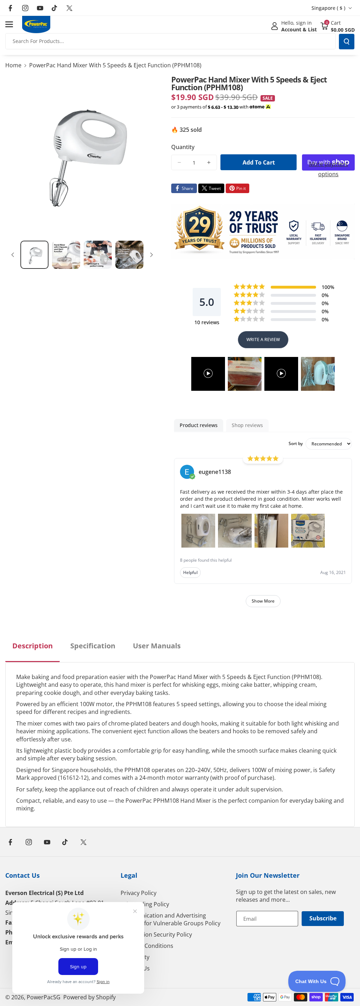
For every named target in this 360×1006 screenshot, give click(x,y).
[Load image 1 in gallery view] (34, 255)
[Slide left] (12, 254)
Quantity (182, 147)
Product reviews (199, 425)
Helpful (190, 572)
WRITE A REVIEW (263, 339)
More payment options (328, 169)
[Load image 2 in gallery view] (66, 255)
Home (13, 65)
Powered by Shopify (89, 997)
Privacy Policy (138, 893)
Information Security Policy (156, 934)
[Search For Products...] (346, 41)
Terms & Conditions (147, 946)
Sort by (296, 443)
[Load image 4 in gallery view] (129, 255)
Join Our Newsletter (268, 875)
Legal (129, 875)
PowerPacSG (43, 997)
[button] (13, 24)
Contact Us (22, 875)
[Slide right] (151, 254)
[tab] (32, 651)
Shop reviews (247, 425)
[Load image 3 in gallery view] (98, 255)
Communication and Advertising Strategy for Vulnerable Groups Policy (170, 919)
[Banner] (263, 231)
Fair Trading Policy (145, 904)
